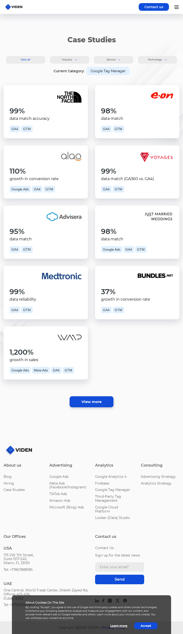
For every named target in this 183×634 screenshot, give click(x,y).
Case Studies (14, 490)
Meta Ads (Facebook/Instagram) (67, 485)
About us (12, 465)
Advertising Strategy (158, 476)
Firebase (102, 483)
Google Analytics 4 (111, 476)
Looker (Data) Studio (112, 518)
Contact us (153, 7)
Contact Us (104, 548)
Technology (155, 59)
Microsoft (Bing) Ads (66, 507)
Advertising (60, 465)
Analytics (104, 465)
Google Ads (59, 476)
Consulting (152, 465)
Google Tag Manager (112, 490)
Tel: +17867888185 (18, 570)
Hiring (9, 483)
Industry (67, 59)
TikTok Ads (58, 494)
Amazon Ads (59, 500)
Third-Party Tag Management (108, 498)
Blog (8, 476)
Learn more (118, 626)
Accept (146, 626)
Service (111, 59)
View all (25, 59)
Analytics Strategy (156, 483)
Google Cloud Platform (106, 509)
